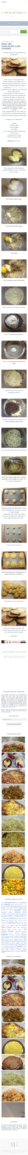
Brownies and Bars (7, 907)
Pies (16, 937)
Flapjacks (20, 920)
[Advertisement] (14, 673)
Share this (4, 651)
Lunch (24, 925)
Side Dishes (5, 943)
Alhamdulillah (10, 902)
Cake (7, 909)
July (22, 923)
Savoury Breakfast (6, 941)
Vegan (25, 949)
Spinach (7, 944)
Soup (25, 943)
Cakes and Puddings (15, 909)
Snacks (18, 943)
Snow (22, 943)
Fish (16, 920)
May (19, 927)
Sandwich (16, 940)
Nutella (11, 932)
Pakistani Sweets (9, 936)
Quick (16, 939)
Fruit (6, 922)
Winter (24, 951)
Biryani (3, 906)
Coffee (8, 914)
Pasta (21, 936)
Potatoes (24, 937)
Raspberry (20, 939)
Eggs (7, 920)
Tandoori (24, 947)
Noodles (24, 931)
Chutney (24, 912)
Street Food (13, 946)
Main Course (6, 927)
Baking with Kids (15, 904)
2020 (2, 902)
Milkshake (20, 929)
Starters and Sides (19, 944)
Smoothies (12, 943)
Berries (25, 904)
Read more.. (12, 707)
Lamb (12, 925)
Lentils (16, 925)
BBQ (2, 904)
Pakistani (5, 934)
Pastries (12, 937)
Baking (7, 904)
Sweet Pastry (18, 948)
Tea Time (4, 949)
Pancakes (16, 936)
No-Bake (18, 931)
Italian (14, 923)
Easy (3, 920)
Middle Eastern (11, 929)
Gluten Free (13, 922)
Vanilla (19, 949)
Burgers (16, 907)
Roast (2, 940)
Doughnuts (20, 918)
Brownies (24, 906)
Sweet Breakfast (10, 948)
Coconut (3, 914)
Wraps (3, 952)
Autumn (23, 902)
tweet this (11, 651)
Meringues (24, 927)
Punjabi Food (5, 939)
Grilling (20, 922)
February (11, 920)
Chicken (17, 911)
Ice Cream (9, 923)
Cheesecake (4, 910)
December (6, 918)
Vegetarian (5, 951)
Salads (6, 940)
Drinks (25, 918)
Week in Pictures (15, 951)
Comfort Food (14, 914)
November (4, 932)
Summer (20, 946)
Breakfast (18, 906)
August (18, 902)
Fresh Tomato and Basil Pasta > (14, 657)
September (24, 941)
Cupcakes (4, 916)
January (18, 923)
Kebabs (3, 925)
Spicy (3, 944)
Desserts (13, 918)
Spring (11, 944)
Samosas (11, 940)
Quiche (11, 939)
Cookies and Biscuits (20, 915)
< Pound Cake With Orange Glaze (14, 656)
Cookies (10, 915)
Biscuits (8, 906)
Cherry (11, 910)
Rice (25, 939)
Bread (13, 906)
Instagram (24, 710)
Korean (8, 925)
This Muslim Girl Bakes (18, 1150)
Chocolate (17, 912)
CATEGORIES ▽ (14, 23)
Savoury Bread (23, 940)
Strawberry (6, 946)
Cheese (24, 909)
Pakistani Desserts (15, 934)
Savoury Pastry (16, 941)
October (17, 932)
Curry (21, 916)
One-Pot (24, 932)
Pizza (19, 937)
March (15, 927)
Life (20, 925)
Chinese (10, 912)
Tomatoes (12, 949)
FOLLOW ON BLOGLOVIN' (14, 724)
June (25, 923)
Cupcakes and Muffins (14, 916)
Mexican (3, 929)
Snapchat (15, 710)
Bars (21, 904)
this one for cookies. (17, 87)
